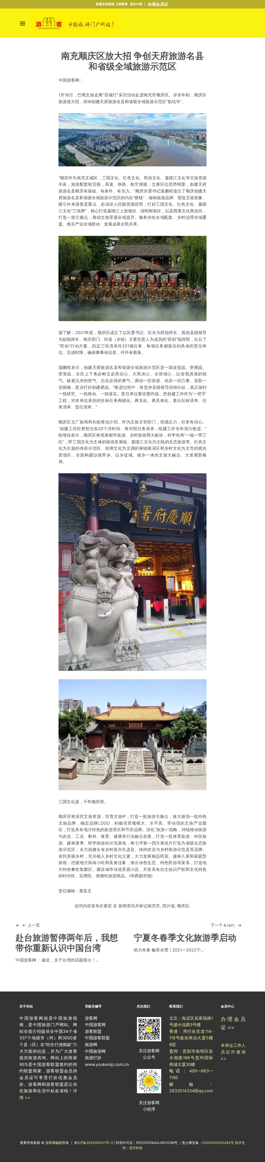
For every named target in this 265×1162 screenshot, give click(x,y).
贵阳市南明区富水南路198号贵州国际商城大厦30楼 (191, 1058)
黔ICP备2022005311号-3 (94, 1143)
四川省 (168, 905)
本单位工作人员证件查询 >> (233, 1052)
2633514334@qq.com (191, 1090)
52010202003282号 (218, 1143)
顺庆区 (183, 905)
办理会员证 (158, 4)
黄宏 (108, 905)
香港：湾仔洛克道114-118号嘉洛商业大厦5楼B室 (191, 1038)
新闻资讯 (127, 905)
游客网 (50, 1143)
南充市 (154, 905)
